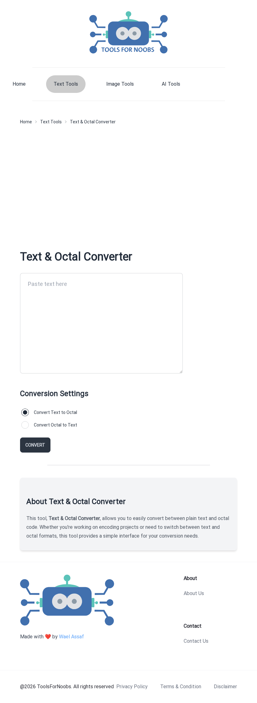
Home (19, 84)
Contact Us (196, 641)
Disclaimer (225, 687)
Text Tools (66, 84)
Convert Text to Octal (55, 412)
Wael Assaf (71, 637)
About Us (194, 593)
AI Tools (171, 84)
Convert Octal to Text (55, 424)
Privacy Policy (132, 687)
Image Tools (120, 84)
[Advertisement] (128, 186)
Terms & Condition (180, 687)
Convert (35, 445)
